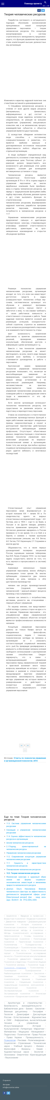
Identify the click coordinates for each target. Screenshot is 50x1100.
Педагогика (9, 1034)
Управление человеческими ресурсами (23, 853)
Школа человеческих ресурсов (20, 843)
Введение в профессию (32, 916)
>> (48, 5)
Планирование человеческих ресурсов (23, 869)
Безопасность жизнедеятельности (22, 1006)
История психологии (31, 924)
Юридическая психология (27, 996)
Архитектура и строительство (25, 1003)
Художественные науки (16, 1052)
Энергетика (22, 1054)
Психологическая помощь (32, 947)
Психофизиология (33, 970)
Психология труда (36, 965)
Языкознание (11, 1057)
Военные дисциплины (15, 1011)
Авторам (6, 1084)
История (37, 1026)
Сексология (39, 973)
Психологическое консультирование (30, 956)
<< (44, 5)
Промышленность (34, 1037)
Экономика (9, 1054)
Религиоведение (36, 1040)
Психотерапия (10, 970)
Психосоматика (37, 968)
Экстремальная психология (17, 993)
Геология (8, 1014)
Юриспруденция (38, 1054)
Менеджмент (37, 1031)
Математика (10, 1031)
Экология (38, 1052)
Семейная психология (16, 976)
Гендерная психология (36, 919)
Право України (14, 1037)
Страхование (24, 1043)
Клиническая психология (15, 927)
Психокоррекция (11, 947)
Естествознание (21, 1017)
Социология (10, 1043)
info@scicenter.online (11, 1087)
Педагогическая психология (17, 939)
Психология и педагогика (15, 962)
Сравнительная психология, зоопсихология (24, 985)
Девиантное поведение (16, 921)
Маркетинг (39, 1029)
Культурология (11, 1029)
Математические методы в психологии (23, 930)
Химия (39, 1049)
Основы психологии (33, 936)
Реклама (22, 1040)
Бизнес (29, 1008)
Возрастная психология (14, 919)
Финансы (25, 1049)
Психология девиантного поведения (25, 959)
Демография (23, 1014)
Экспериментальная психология (21, 991)
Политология (23, 1034)
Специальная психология (31, 982)
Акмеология (11, 916)
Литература (26, 1029)
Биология (39, 1008)
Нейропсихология (11, 936)
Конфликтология (37, 927)
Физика (40, 1046)
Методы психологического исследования (23, 933)
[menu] (3, 3)
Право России (39, 1034)
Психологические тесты (15, 950)
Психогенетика (10, 945)
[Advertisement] (25, 73)
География (38, 1011)
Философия (9, 1049)
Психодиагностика (33, 945)
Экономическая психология (20, 988)
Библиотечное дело (13, 1008)
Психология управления (15, 968)
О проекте (7, 1080)
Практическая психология (31, 942)
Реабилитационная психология (17, 973)
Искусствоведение (13, 1026)
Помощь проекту (33, 3)
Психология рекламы (15, 965)
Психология (10, 1040)
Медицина (24, 1031)
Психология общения (37, 962)
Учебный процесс (23, 1046)
